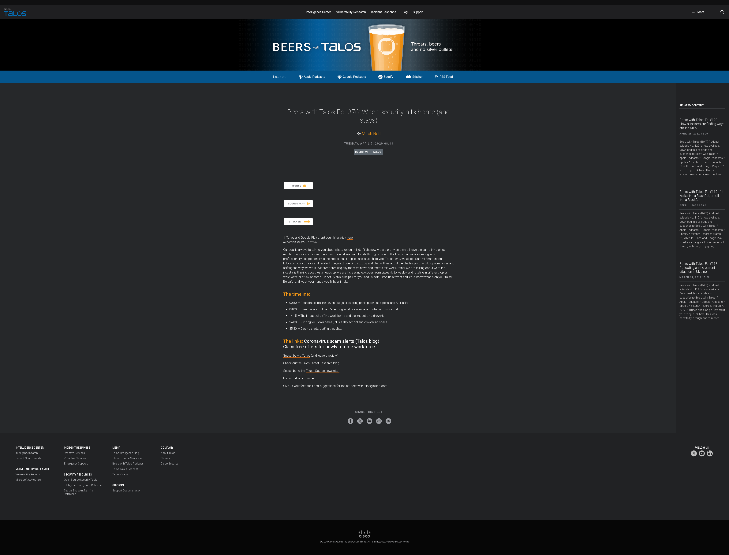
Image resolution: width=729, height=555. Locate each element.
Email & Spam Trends (28, 458)
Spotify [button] (389, 77)
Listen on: (279, 77)
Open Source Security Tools (80, 479)
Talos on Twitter (303, 378)
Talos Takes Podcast (125, 469)
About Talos (168, 452)
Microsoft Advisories (28, 479)
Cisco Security (169, 463)
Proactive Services (75, 458)
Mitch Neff (371, 133)
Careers (165, 458)
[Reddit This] (379, 421)
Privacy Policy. (402, 541)
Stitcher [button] (417, 77)
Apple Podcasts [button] (315, 77)
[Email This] (388, 421)
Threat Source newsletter (322, 371)
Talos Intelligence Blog (125, 452)
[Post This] (360, 421)
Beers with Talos (368, 151)
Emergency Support (76, 463)
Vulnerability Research (32, 469)
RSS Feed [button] (446, 77)
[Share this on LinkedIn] (369, 421)
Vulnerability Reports (28, 474)
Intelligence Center (30, 447)
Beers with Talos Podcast (127, 463)
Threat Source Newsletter (127, 458)
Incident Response (77, 447)
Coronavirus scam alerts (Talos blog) (341, 341)
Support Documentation (126, 490)
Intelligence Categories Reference (83, 485)
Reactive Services (74, 452)
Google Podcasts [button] (355, 77)
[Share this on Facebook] (350, 421)
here (350, 237)
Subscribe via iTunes (296, 355)
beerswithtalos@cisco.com (369, 386)
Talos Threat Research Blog (320, 363)
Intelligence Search (27, 452)
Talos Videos (120, 474)
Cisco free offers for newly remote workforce (329, 346)
